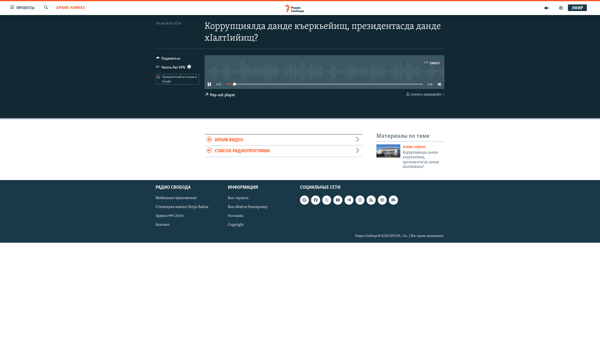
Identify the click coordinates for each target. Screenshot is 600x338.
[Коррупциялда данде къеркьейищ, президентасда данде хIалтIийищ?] (388, 151)
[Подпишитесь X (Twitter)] (326, 200)
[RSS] (371, 200)
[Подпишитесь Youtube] (337, 200)
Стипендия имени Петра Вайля (182, 207)
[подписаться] (393, 200)
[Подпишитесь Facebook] (315, 200)
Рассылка (236, 216)
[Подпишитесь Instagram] (360, 200)
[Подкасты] (382, 200)
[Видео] (547, 8)
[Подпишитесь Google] (304, 200)
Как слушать (238, 198)
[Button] (168, 59)
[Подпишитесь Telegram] (349, 200)
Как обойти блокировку (247, 207)
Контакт (162, 225)
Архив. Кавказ (70, 8)
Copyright (236, 225)
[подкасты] (561, 8)
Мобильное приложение (176, 198)
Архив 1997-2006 (170, 216)
